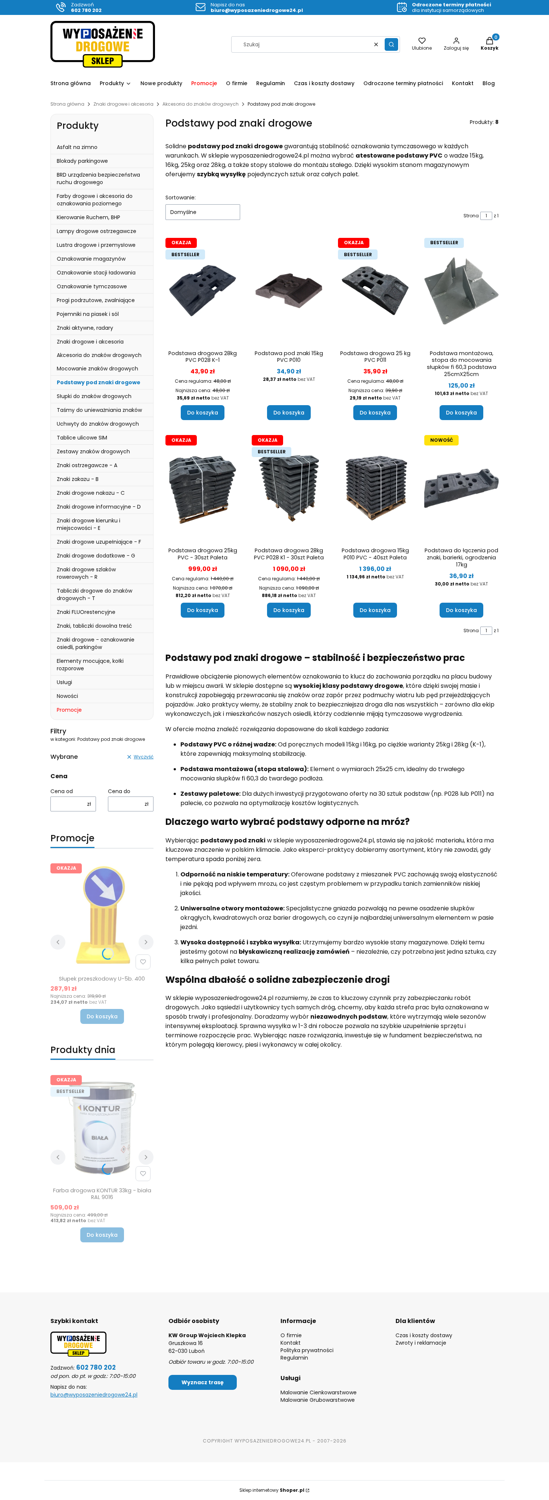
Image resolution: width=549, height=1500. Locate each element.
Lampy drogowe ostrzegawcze (96, 231)
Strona (471, 215)
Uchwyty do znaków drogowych (98, 424)
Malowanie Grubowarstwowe (317, 1400)
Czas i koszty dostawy (424, 1335)
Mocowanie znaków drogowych (97, 368)
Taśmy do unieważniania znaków (99, 410)
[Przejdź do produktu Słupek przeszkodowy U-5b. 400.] (101, 916)
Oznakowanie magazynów (91, 259)
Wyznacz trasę (203, 1382)
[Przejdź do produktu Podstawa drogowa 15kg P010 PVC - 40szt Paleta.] (375, 488)
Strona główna (67, 104)
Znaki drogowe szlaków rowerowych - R (86, 573)
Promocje (69, 710)
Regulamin (294, 1357)
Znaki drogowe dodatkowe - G (96, 555)
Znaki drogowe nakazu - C (91, 493)
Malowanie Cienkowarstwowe (318, 1392)
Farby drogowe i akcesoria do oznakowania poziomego (95, 199)
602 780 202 (96, 1367)
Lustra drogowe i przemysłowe (96, 245)
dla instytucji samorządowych (451, 7)
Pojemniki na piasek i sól (88, 314)
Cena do (119, 791)
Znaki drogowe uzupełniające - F (99, 542)
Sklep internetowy (271, 1490)
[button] (391, 44)
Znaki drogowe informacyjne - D (99, 506)
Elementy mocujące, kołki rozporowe (90, 664)
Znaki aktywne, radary (85, 328)
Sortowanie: (180, 197)
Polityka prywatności (307, 1350)
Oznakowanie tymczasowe (92, 286)
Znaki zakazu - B (78, 479)
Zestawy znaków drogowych (93, 451)
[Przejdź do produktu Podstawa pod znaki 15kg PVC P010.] (289, 291)
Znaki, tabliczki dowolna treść (94, 626)
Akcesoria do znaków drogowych (200, 104)
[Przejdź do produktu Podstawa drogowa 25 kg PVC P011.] (375, 291)
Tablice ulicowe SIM (82, 437)
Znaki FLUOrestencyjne (86, 612)
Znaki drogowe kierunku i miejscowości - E (88, 524)
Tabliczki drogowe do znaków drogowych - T (94, 594)
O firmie (291, 1335)
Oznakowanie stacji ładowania (96, 272)
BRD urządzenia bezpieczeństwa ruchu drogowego (98, 178)
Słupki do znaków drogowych (94, 396)
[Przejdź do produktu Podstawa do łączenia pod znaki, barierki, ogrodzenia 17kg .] (461, 488)
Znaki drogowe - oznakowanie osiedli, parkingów (95, 643)
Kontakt (290, 1343)
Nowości (67, 696)
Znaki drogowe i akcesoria (123, 104)
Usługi (64, 682)
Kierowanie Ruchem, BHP (88, 217)
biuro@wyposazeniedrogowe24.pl (93, 1394)
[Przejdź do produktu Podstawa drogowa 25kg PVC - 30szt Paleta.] (202, 488)
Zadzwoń (86, 7)
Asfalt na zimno (77, 147)
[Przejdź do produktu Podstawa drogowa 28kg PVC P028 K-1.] (202, 291)
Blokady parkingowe (82, 161)
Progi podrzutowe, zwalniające (96, 300)
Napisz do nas (257, 7)
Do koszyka (102, 1016)
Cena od (61, 791)
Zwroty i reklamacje (421, 1343)
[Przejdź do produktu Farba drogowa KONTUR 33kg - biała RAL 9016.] (101, 1128)
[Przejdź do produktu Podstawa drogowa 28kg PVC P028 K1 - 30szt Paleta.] (289, 488)
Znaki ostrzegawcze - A (87, 465)
